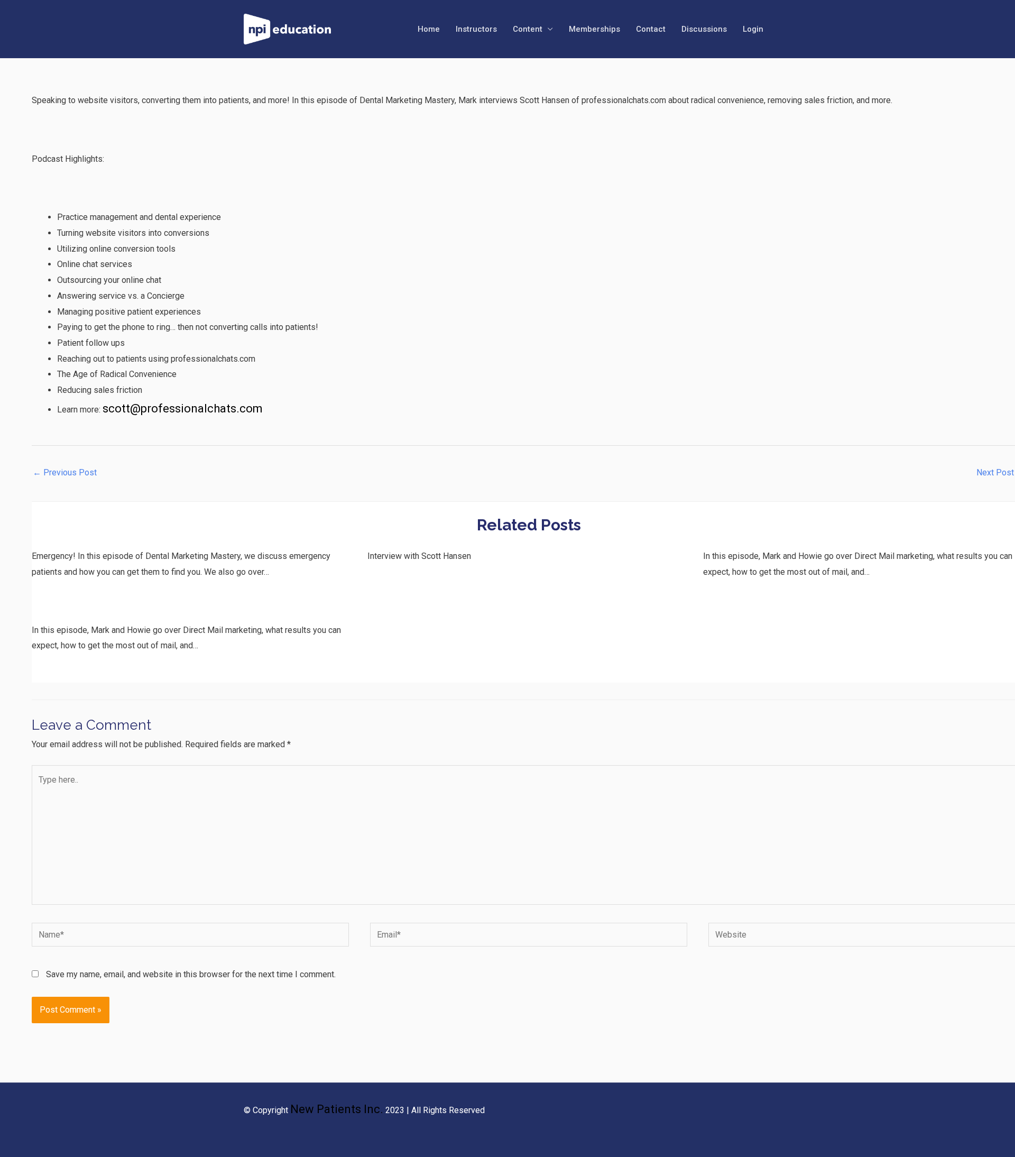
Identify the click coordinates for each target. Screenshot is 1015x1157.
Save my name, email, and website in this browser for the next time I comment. (191, 974)
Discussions (704, 29)
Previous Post (65, 472)
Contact (651, 29)
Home (429, 29)
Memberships (594, 29)
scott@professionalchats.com (183, 408)
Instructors (476, 29)
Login (753, 29)
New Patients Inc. (336, 1109)
